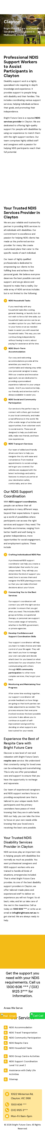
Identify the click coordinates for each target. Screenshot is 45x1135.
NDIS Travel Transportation (23, 1032)
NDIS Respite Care (18, 1042)
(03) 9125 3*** (25, 989)
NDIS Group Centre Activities (24, 1056)
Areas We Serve (13, 1008)
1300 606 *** (17, 987)
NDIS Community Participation (25, 1037)
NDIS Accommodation (20, 1027)
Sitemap (13, 1079)
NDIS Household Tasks (20, 1048)
